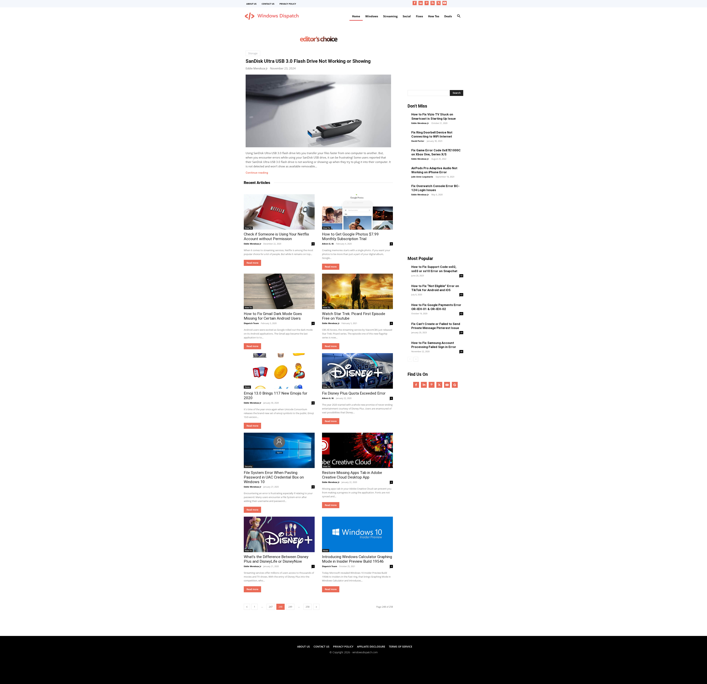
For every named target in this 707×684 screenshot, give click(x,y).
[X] (439, 3)
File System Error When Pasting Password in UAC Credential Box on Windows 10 (274, 477)
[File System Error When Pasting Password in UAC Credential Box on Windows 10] (279, 450)
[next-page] (316, 607)
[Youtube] (444, 3)
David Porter (417, 141)
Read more (252, 262)
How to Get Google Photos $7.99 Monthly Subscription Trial (350, 236)
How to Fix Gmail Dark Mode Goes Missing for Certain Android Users (273, 316)
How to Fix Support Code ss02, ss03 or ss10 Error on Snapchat (434, 269)
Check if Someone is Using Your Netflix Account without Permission (276, 236)
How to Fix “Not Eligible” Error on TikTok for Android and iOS (435, 288)
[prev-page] (247, 607)
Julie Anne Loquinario (422, 176)
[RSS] (432, 3)
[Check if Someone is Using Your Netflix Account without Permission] (279, 212)
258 (307, 606)
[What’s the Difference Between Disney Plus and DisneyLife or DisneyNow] (279, 534)
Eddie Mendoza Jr (257, 68)
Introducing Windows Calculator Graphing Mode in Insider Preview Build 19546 (357, 559)
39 (461, 332)
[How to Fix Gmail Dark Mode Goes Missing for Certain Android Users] (279, 291)
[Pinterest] (427, 3)
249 (290, 606)
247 (271, 606)
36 (461, 351)
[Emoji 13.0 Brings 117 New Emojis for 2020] (279, 371)
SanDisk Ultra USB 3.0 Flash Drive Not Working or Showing (308, 61)
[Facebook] (415, 3)
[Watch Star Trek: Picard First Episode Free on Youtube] (357, 291)
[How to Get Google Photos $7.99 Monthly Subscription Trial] (357, 212)
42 (461, 313)
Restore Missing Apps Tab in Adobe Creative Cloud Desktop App (352, 474)
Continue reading (257, 172)
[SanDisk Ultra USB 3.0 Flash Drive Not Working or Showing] (318, 111)
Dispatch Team (251, 323)
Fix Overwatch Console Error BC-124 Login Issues (435, 188)
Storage (253, 53)
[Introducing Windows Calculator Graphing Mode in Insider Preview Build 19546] (357, 534)
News (247, 387)
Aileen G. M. (328, 243)
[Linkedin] (420, 3)
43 (461, 294)
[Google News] (455, 385)
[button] (458, 16)
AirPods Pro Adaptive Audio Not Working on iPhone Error (434, 170)
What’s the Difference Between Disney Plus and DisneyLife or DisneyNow (276, 559)
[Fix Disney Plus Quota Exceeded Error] (357, 371)
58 (461, 275)
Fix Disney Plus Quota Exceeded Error (354, 393)
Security (248, 466)
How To (248, 228)
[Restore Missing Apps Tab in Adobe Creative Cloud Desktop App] (357, 450)
